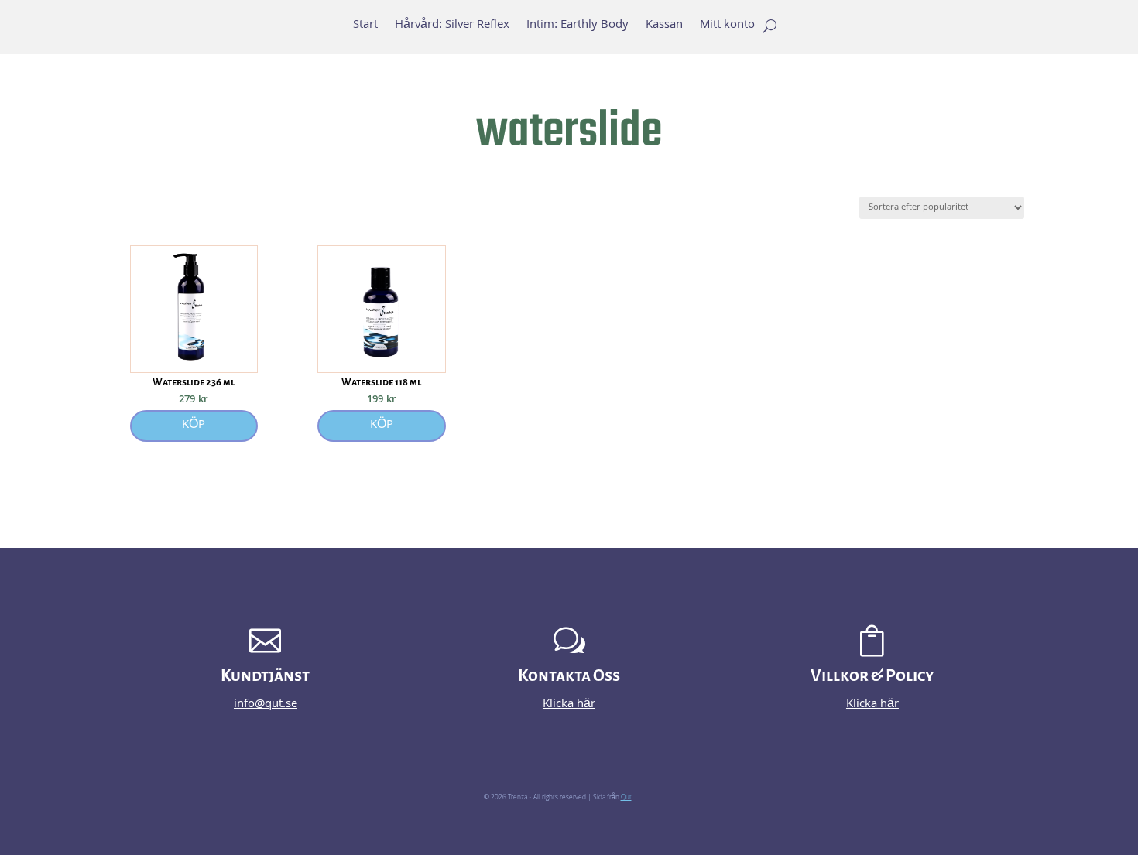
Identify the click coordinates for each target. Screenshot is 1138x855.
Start (365, 28)
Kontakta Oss (569, 676)
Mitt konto (727, 28)
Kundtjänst (265, 676)
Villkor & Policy (872, 676)
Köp (193, 426)
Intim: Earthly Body (577, 28)
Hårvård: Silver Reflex (452, 28)
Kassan (664, 28)
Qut (626, 797)
